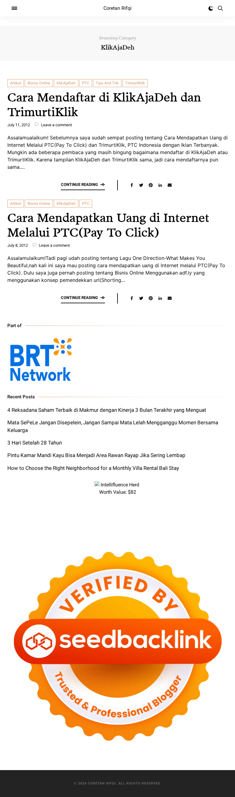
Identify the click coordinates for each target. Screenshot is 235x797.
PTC (85, 83)
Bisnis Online (39, 83)
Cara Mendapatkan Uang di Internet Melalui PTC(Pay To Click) (108, 224)
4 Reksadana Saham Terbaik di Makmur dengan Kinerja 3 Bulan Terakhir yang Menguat (106, 410)
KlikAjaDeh (66, 83)
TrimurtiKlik (135, 83)
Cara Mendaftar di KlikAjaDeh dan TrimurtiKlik (104, 104)
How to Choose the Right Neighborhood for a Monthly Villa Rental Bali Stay (93, 468)
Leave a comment (56, 125)
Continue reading (79, 184)
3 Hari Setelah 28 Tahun (34, 443)
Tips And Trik (107, 83)
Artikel (15, 83)
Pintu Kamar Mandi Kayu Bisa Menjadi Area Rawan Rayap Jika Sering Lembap (96, 455)
